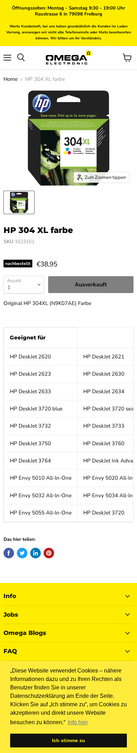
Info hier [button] (78, 722)
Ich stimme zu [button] (68, 740)
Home (11, 79)
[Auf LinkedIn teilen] (35, 553)
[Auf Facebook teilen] (9, 553)
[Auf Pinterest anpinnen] (49, 553)
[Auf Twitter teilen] (22, 553)
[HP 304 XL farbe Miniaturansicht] (19, 202)
